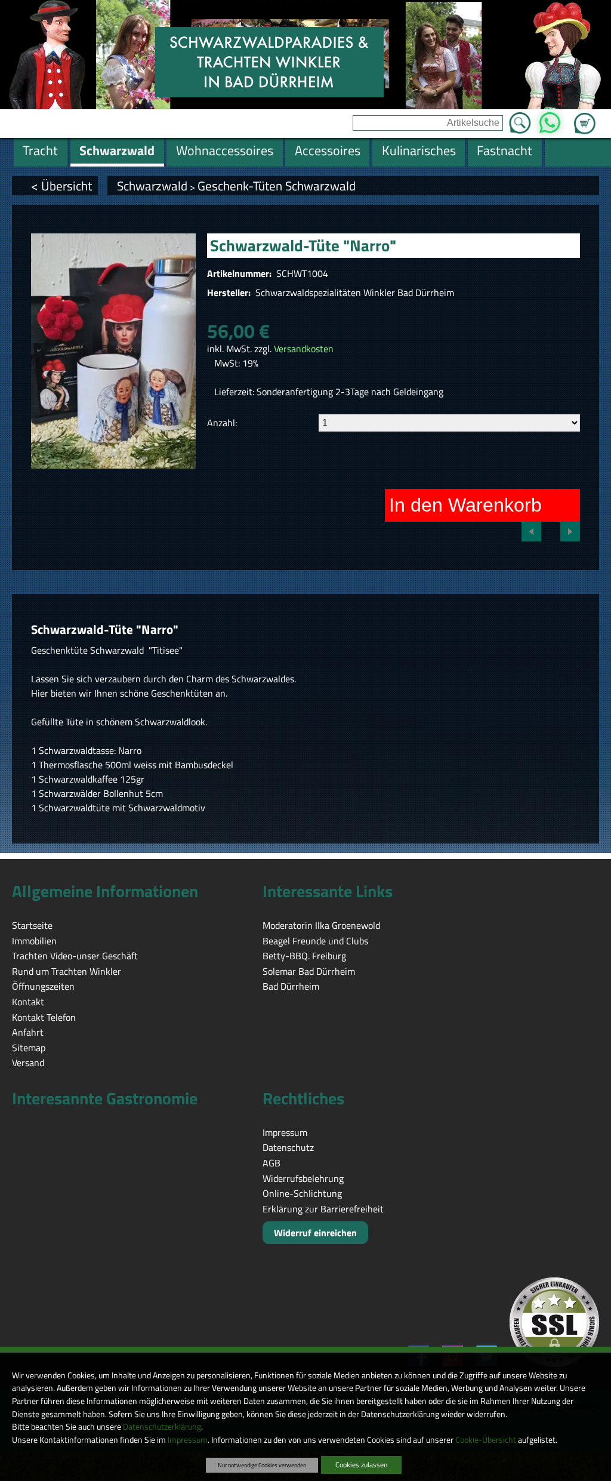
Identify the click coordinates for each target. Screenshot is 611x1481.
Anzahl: (222, 422)
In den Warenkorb (465, 505)
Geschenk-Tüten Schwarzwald (277, 185)
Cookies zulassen (361, 1464)
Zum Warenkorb (584, 116)
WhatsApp (549, 119)
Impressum (188, 1439)
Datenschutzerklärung (162, 1426)
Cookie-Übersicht (485, 1439)
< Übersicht (61, 185)
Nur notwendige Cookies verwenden (262, 1465)
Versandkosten (304, 348)
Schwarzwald (152, 185)
